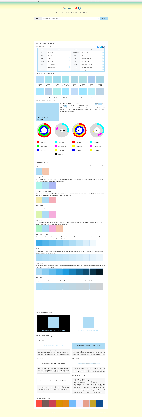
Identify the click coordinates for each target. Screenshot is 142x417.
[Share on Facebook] (103, 47)
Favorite (90, 1)
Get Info (104, 18)
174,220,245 (51, 55)
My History (97, 1)
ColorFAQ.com (38, 1)
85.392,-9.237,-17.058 (87, 64)
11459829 (50, 70)
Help (103, 1)
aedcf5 (49, 58)
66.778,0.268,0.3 (85, 61)
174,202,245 (51, 52)
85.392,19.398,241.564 (87, 67)
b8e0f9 (99, 103)
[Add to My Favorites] (98, 47)
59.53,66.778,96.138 (86, 58)
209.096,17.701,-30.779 (87, 70)
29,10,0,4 (50, 61)
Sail (96, 103)
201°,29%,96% (51, 67)
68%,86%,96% (85, 52)
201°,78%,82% (51, 64)
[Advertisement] (71, 31)
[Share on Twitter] (101, 47)
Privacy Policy (39, 412)
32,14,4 (83, 55)
